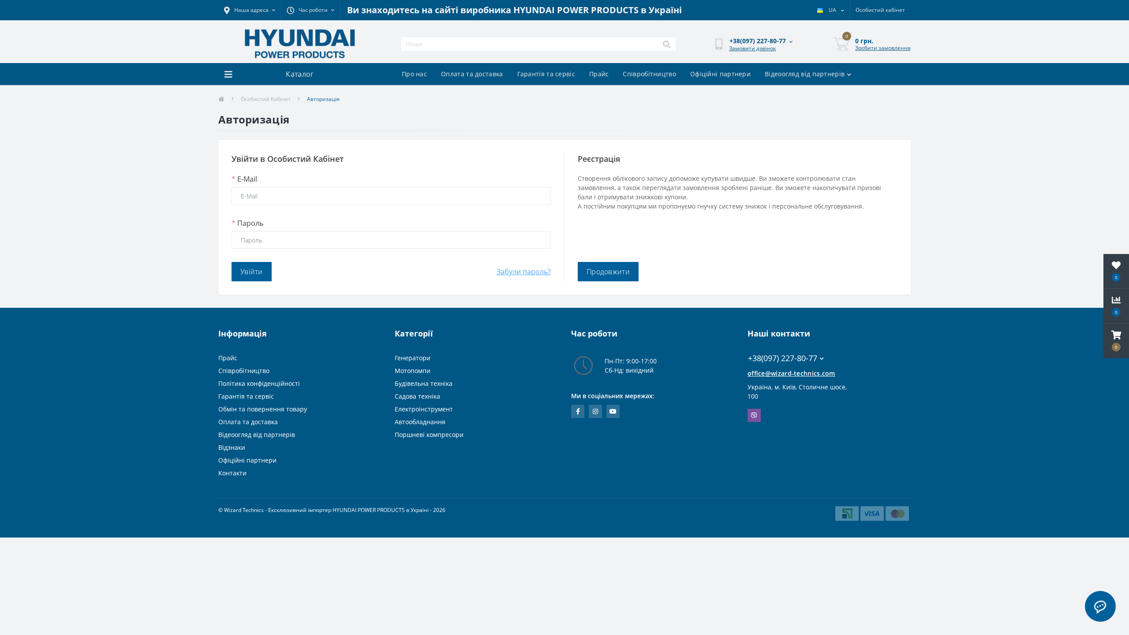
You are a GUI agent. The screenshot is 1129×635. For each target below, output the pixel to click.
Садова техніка (417, 396)
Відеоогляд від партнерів (805, 74)
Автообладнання (420, 422)
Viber (754, 415)
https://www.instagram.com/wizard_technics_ (595, 411)
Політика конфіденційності (259, 383)
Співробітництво (649, 74)
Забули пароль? (524, 271)
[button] (1116, 341)
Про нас (414, 74)
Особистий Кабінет (266, 99)
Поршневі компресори (429, 434)
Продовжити (608, 271)
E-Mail (244, 179)
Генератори (412, 358)
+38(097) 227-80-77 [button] (782, 358)
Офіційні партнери (720, 74)
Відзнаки (231, 447)
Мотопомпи (412, 370)
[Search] (666, 44)
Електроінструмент (424, 409)
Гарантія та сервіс (546, 74)
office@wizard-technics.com (791, 373)
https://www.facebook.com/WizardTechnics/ (577, 411)
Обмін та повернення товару (262, 409)
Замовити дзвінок (752, 48)
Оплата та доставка (472, 74)
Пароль (247, 223)
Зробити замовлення (883, 48)
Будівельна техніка (423, 383)
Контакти (232, 473)
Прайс (599, 74)
